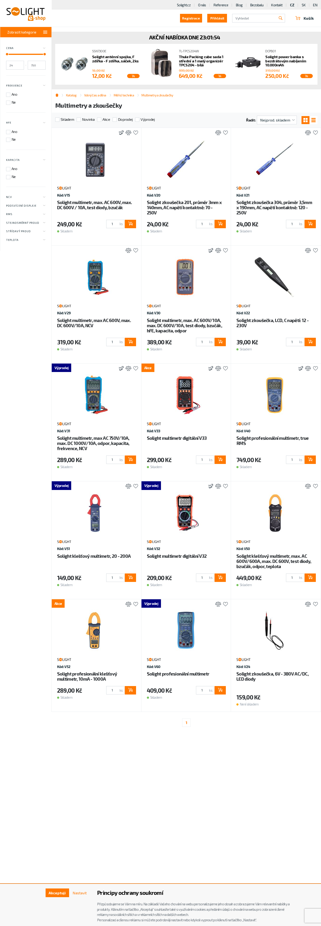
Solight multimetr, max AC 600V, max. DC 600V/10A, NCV (94, 323)
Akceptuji (57, 893)
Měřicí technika (124, 95)
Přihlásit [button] (217, 18)
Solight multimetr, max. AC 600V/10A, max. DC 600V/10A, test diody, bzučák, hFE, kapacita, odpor (184, 325)
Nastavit (80, 893)
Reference (220, 5)
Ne (14, 102)
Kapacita (13, 159)
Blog (239, 5)
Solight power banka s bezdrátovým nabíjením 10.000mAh (285, 60)
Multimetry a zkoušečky (157, 95)
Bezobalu (256, 5)
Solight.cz (184, 5)
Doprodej (125, 119)
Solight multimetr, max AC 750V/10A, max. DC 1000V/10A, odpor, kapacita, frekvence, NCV (93, 443)
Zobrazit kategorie (21, 32)
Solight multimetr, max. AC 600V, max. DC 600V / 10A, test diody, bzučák (94, 205)
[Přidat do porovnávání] (127, 133)
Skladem (67, 119)
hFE (8, 122)
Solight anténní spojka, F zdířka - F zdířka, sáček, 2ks (115, 58)
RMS (9, 214)
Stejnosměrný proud (22, 222)
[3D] (120, 133)
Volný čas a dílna (95, 95)
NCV (9, 196)
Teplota (12, 239)
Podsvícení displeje (21, 205)
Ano (14, 94)
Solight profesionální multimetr (178, 673)
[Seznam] (313, 120)
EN (315, 5)
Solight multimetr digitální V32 (177, 556)
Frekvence (14, 85)
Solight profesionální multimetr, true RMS (272, 440)
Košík (309, 18)
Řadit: (251, 120)
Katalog (71, 95)
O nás (202, 5)
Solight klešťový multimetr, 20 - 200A (94, 556)
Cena (10, 47)
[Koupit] (133, 76)
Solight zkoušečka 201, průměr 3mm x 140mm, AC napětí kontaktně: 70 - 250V (184, 207)
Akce (106, 119)
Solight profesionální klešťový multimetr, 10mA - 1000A (87, 676)
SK (304, 5)
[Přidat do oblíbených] (134, 133)
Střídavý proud (18, 231)
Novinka (88, 119)
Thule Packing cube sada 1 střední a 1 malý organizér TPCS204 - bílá (201, 60)
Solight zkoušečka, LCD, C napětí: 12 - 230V (272, 323)
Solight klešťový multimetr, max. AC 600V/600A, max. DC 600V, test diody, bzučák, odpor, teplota (273, 561)
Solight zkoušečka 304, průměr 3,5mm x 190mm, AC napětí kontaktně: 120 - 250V (274, 207)
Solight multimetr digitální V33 (177, 438)
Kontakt (276, 5)
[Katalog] (305, 120)
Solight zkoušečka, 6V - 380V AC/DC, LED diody (272, 676)
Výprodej (148, 119)
